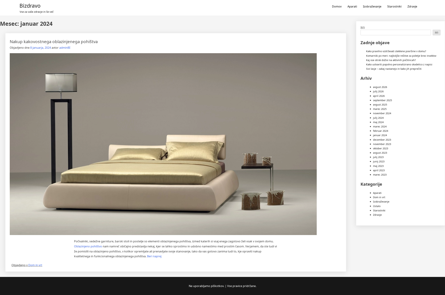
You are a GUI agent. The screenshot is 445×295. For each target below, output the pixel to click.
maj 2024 (378, 122)
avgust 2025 (380, 104)
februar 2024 (380, 130)
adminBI (64, 48)
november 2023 (382, 144)
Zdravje (412, 6)
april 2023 (379, 170)
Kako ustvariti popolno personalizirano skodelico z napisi (399, 64)
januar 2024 (380, 135)
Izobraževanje (372, 6)
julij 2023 (378, 157)
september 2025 (382, 100)
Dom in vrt (35, 265)
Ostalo (377, 206)
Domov (337, 6)
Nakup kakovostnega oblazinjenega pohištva (54, 41)
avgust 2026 (380, 87)
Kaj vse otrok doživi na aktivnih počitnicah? (391, 60)
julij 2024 (378, 117)
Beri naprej (154, 256)
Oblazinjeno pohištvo (88, 246)
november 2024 (382, 113)
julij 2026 (378, 91)
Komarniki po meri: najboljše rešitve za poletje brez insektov (401, 55)
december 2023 (382, 139)
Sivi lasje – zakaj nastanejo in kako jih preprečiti (394, 68)
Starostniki (394, 6)
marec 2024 (380, 126)
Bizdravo (30, 5)
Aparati (352, 6)
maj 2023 (378, 166)
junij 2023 (379, 161)
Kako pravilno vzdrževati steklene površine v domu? (396, 51)
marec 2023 (380, 174)
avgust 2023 (380, 152)
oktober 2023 (380, 148)
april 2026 (379, 96)
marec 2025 (380, 109)
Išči (363, 28)
